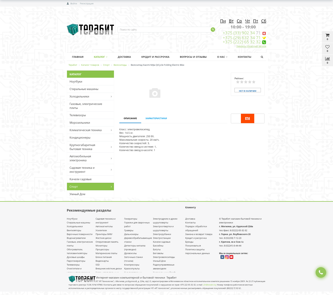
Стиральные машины (84, 89)
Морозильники (80, 123)
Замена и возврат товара (198, 234)
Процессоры (102, 249)
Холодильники (79, 96)
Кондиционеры (80, 137)
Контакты (244, 56)
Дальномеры (131, 234)
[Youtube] (231, 257)
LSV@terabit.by (209, 285)
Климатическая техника (86, 130)
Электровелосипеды (164, 257)
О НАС (221, 56)
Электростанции (162, 238)
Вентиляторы (74, 230)
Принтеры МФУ (104, 234)
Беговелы (158, 253)
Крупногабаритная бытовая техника (82, 147)
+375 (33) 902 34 (239, 33)
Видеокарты (102, 260)
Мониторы (101, 245)
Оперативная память (107, 241)
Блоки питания (104, 257)
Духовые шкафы (76, 257)
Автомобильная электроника (80, 158)
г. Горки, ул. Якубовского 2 (234, 234)
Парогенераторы (76, 260)
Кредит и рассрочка (196, 238)
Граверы (128, 230)
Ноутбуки (76, 81)
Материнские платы (106, 253)
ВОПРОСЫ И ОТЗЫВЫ (193, 56)
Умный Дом (77, 194)
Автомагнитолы (104, 226)
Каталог (99, 56)
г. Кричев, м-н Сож (230, 241)
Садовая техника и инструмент (82, 170)
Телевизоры (78, 115)
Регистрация (86, 3)
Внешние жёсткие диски (109, 268)
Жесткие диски (103, 238)
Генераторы (130, 218)
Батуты (157, 249)
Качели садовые (81, 179)
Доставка (124, 56)
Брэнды (189, 241)
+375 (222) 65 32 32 (242, 42)
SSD (98, 264)
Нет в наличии (247, 90)
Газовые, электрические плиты (86, 106)
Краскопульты (132, 268)
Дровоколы (130, 253)
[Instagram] (227, 257)
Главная (77, 56)
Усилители (101, 230)
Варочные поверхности (79, 234)
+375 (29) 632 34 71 (242, 37)
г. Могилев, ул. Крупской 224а (236, 226)
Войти (73, 3)
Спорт (74, 187)
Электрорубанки (162, 234)
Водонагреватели (76, 238)
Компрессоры (131, 264)
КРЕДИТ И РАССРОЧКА (155, 56)
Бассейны (158, 245)
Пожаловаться (193, 245)
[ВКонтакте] (222, 257)
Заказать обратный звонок (251, 46)
